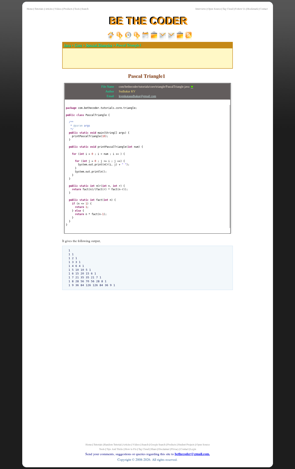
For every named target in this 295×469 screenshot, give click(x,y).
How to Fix (131, 449)
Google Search (157, 444)
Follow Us (240, 8)
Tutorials (39, 8)
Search (85, 8)
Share (154, 449)
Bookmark (252, 8)
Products (68, 8)
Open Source (214, 8)
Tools (77, 8)
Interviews (200, 8)
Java (67, 45)
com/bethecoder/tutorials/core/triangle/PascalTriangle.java (154, 86)
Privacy (175, 449)
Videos (58, 8)
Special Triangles (99, 45)
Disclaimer (163, 449)
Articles (49, 8)
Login (193, 449)
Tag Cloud (228, 8)
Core (78, 45)
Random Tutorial (112, 444)
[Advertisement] (40, 151)
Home (30, 8)
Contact (264, 8)
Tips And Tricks (114, 449)
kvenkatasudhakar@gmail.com (137, 96)
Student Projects (186, 444)
